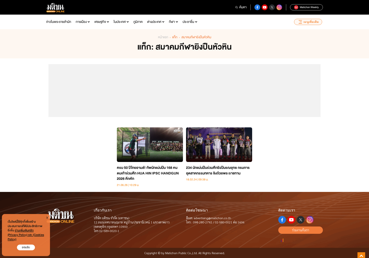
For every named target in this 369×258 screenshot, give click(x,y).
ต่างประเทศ (154, 22)
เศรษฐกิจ (100, 22)
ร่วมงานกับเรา (300, 230)
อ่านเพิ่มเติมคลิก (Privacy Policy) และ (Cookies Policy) (26, 235)
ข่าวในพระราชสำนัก (58, 22)
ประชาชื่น (188, 22)
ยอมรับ (26, 247)
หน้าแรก (163, 37)
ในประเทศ (120, 22)
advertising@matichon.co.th (212, 218)
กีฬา (172, 22)
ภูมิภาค (138, 22)
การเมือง (81, 22)
